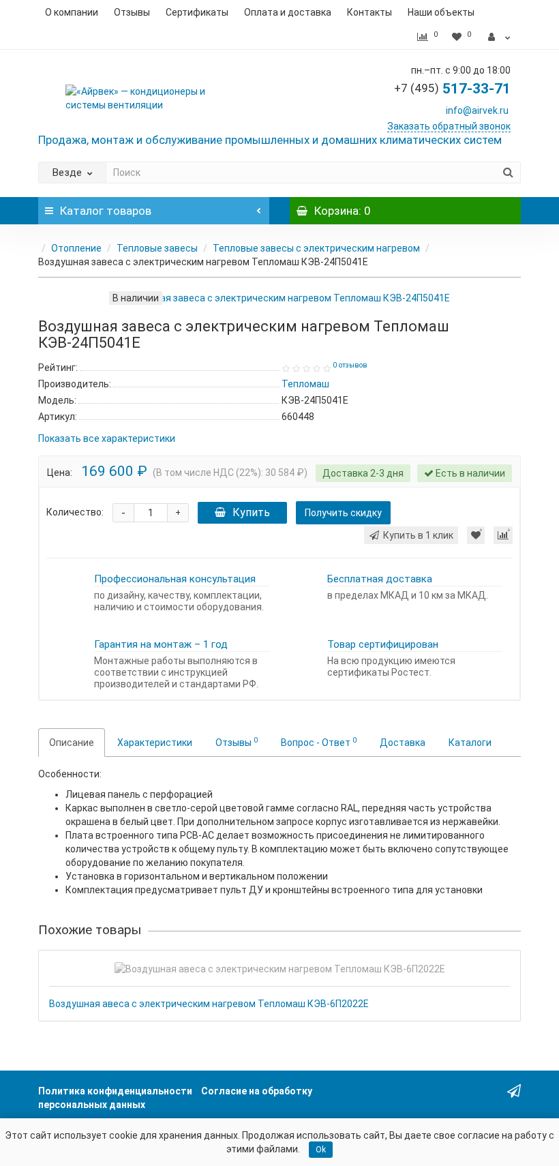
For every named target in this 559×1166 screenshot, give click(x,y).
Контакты (369, 12)
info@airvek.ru (477, 110)
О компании (71, 12)
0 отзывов (350, 365)
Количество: (75, 512)
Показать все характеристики (106, 439)
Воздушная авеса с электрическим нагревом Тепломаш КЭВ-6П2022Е (209, 1003)
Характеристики (154, 742)
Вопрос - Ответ (319, 742)
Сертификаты (197, 12)
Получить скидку (343, 512)
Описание (71, 742)
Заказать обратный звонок (449, 126)
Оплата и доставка (287, 12)
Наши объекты (441, 12)
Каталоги (470, 742)
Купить (251, 512)
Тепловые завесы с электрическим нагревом (316, 248)
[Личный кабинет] (499, 37)
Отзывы (132, 12)
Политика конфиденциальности (115, 1091)
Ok (321, 1149)
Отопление (76, 248)
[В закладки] (476, 535)
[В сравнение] (503, 535)
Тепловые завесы (157, 248)
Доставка (402, 742)
